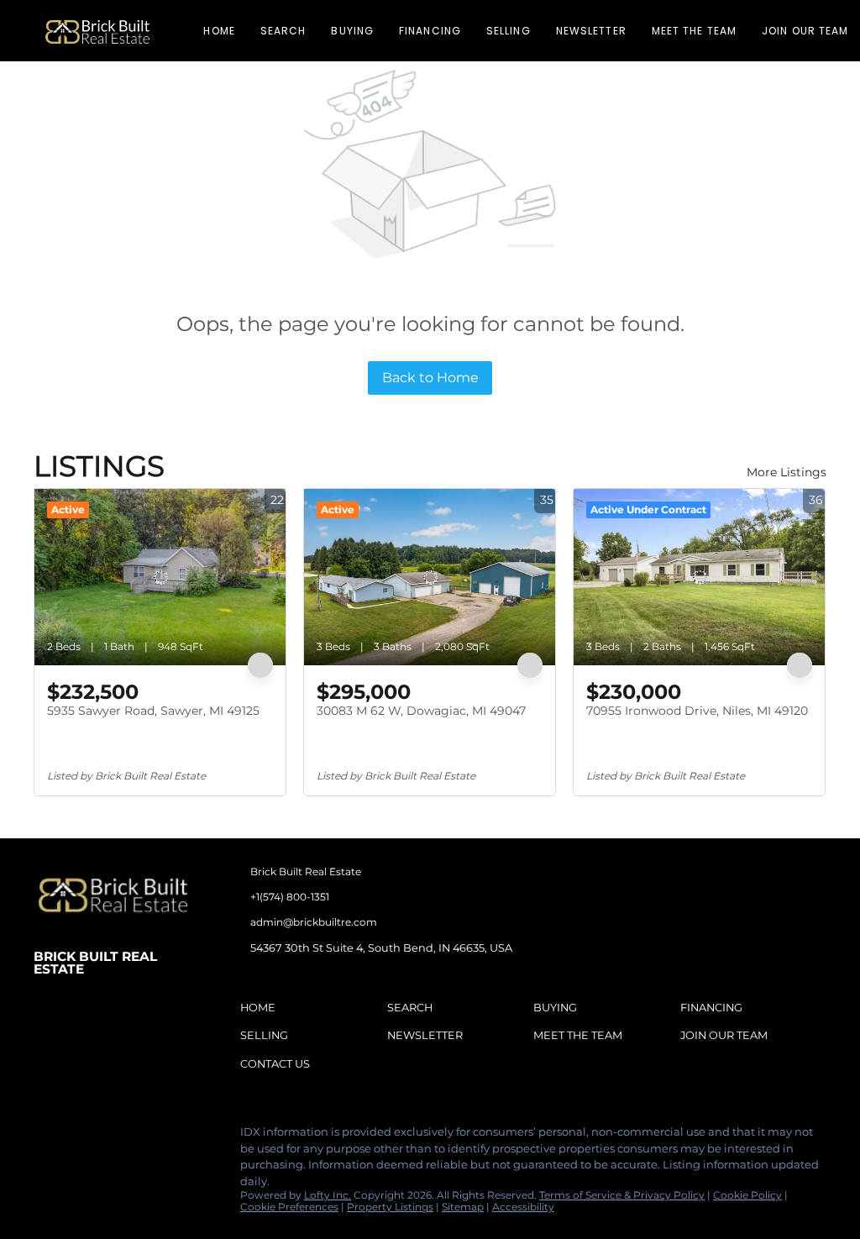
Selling (508, 31)
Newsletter (591, 31)
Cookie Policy (747, 1195)
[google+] (180, 1136)
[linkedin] (79, 1136)
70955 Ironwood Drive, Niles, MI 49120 (697, 710)
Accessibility (523, 1206)
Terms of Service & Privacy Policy (622, 1195)
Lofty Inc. (327, 1195)
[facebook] (46, 1136)
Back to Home (430, 378)
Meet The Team (694, 31)
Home (218, 31)
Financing (430, 31)
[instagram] (113, 1136)
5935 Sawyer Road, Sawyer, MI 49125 (153, 710)
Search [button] (283, 31)
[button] (97, 31)
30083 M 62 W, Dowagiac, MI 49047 (421, 710)
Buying (352, 31)
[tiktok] (147, 1136)
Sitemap (463, 1206)
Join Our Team (805, 31)
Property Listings (390, 1206)
